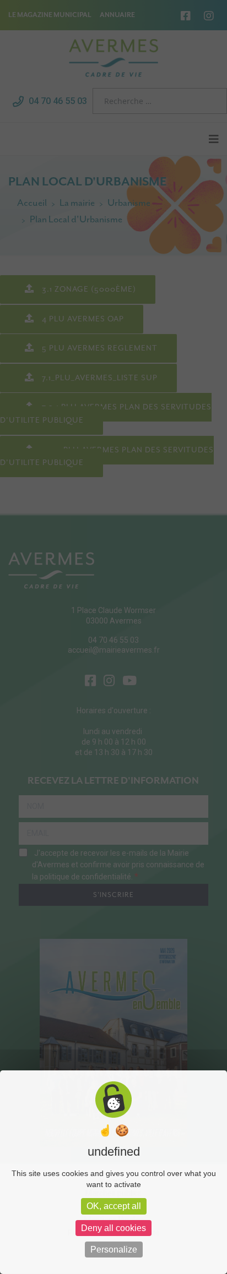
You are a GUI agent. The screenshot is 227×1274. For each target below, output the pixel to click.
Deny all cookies (113, 1228)
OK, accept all (114, 1206)
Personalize (113, 1249)
